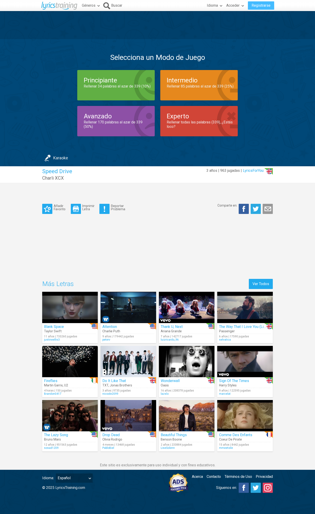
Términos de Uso (238, 476)
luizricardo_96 (170, 339)
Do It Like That (114, 381)
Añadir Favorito (59, 207)
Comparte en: (227, 205)
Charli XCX (53, 178)
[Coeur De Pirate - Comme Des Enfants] (245, 415)
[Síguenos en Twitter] (256, 488)
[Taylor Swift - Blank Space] (70, 307)
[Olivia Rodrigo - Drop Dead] (128, 415)
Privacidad (264, 476)
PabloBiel (108, 448)
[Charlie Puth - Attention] (128, 307)
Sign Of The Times (234, 381)
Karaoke (60, 157)
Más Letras (58, 284)
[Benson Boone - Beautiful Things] (186, 415)
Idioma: (48, 478)
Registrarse (261, 5)
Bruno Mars (52, 439)
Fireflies (50, 381)
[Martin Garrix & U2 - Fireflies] (70, 361)
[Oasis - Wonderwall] (186, 361)
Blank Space (54, 326)
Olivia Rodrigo (112, 439)
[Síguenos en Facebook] (244, 488)
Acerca (197, 476)
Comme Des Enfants (235, 435)
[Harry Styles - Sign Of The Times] (245, 361)
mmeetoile (226, 448)
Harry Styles (228, 385)
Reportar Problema (118, 207)
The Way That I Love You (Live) (244, 326)
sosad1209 (51, 448)
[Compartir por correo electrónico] (268, 209)
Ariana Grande (171, 331)
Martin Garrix (53, 385)
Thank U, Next (172, 326)
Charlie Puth (111, 331)
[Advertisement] (157, 25)
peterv (106, 339)
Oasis (165, 385)
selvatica (225, 339)
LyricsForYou (253, 170)
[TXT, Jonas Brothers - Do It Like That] (128, 361)
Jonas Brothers (121, 385)
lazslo (165, 393)
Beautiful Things (174, 435)
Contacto (214, 476)
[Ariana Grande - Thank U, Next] (186, 307)
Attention (109, 326)
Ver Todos (261, 284)
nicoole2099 (110, 393)
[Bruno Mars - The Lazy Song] (70, 415)
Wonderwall (170, 381)
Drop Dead (111, 435)
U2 (66, 385)
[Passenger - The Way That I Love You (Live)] (245, 307)
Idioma (212, 5)
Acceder (233, 5)
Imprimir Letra (88, 207)
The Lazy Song (56, 435)
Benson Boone (171, 439)
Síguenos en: (226, 487)
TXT (105, 385)
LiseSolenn (168, 448)
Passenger (227, 331)
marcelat (225, 393)
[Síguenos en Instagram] (268, 488)
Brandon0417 (52, 393)
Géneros (88, 5)
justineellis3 (52, 339)
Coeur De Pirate (230, 439)
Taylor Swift (53, 331)
